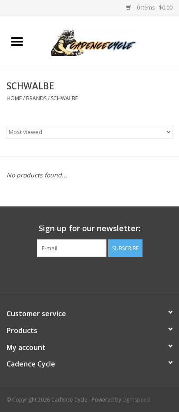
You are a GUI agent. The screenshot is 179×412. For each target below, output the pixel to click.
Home (14, 98)
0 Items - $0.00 (154, 7)
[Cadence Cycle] (106, 42)
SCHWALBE (64, 98)
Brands (36, 98)
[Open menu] (17, 41)
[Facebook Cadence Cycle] (89, 274)
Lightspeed (136, 399)
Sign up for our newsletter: (89, 228)
